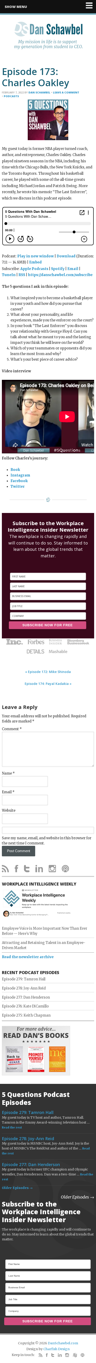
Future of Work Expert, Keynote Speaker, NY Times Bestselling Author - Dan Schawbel (48, 38)
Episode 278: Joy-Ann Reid (24, 988)
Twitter (17, 486)
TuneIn (9, 275)
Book (15, 470)
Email (72, 269)
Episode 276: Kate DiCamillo (25, 1006)
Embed (35, 262)
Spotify (58, 269)
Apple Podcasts (34, 269)
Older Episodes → (17, 1188)
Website (8, 810)
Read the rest (12, 1127)
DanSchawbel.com (63, 1343)
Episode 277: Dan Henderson (26, 997)
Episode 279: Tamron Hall (23, 979)
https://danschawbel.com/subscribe (60, 275)
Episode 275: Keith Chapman (26, 1015)
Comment (12, 729)
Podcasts (11, 96)
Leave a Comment (66, 92)
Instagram (20, 475)
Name (8, 773)
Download (66, 256)
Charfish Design (56, 1349)
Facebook (19, 481)
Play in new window (35, 256)
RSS (21, 275)
